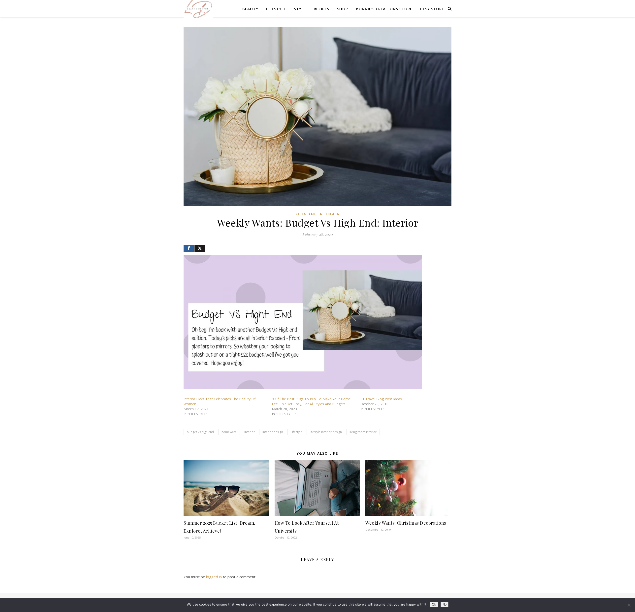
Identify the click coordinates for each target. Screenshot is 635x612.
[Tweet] (199, 248)
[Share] (189, 248)
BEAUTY (250, 8)
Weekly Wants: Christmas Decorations (405, 523)
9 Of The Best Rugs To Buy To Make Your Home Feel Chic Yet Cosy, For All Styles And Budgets (311, 401)
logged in (214, 576)
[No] (628, 605)
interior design (272, 432)
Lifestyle (296, 432)
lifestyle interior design (326, 432)
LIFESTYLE (276, 8)
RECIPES (321, 8)
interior (249, 432)
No (444, 604)
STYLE (300, 8)
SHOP (342, 8)
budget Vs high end (200, 432)
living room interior (363, 432)
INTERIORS (328, 214)
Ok (434, 604)
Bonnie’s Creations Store (384, 8)
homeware (229, 432)
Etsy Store (432, 8)
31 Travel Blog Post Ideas (381, 399)
